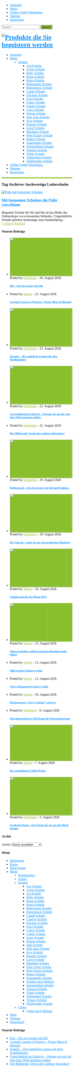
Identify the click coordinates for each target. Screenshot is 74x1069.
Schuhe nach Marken (40, 981)
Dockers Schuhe (37, 95)
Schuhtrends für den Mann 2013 (28, 596)
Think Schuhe (35, 154)
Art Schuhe (33, 893)
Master (27, 294)
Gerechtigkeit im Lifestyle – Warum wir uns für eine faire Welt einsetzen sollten (40, 416)
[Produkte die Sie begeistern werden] (37, 44)
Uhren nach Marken (39, 1011)
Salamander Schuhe (39, 143)
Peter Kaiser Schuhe (39, 135)
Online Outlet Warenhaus (26, 12)
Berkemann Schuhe (39, 84)
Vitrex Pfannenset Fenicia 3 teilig (29, 686)
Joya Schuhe (34, 120)
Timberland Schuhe (39, 157)
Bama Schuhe (35, 76)
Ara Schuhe (34, 65)
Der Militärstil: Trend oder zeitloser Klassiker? (37, 433)
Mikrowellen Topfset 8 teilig (26, 670)
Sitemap (15, 16)
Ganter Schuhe (36, 106)
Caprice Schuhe (36, 919)
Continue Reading (13, 223)
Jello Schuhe (34, 945)
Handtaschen (26, 875)
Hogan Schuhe (36, 113)
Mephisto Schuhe (37, 131)
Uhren (22, 1007)
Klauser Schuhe (36, 124)
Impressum (17, 19)
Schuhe (23, 62)
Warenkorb (17, 1022)
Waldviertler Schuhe (39, 161)
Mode (13, 8)
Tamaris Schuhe (36, 150)
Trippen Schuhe (36, 1000)
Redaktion (30, 278)
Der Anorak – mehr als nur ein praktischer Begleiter (40, 542)
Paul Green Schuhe (38, 967)
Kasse (14, 864)
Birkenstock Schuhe (39, 87)
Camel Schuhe (35, 91)
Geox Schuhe (35, 109)
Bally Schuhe (35, 73)
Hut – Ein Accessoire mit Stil (26, 285)
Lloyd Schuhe (35, 128)
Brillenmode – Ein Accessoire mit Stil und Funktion (39, 487)
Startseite (16, 5)
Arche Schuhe (35, 69)
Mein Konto (18, 868)
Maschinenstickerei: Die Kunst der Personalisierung (40, 718)
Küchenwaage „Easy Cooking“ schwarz (33, 702)
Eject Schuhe (34, 98)
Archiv (6, 844)
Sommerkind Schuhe (39, 146)
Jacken (22, 879)
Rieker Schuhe (35, 139)
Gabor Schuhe (35, 102)
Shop (13, 1014)
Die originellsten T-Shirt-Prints (28, 770)
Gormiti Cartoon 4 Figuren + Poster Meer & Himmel (40, 301)
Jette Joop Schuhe (38, 117)
